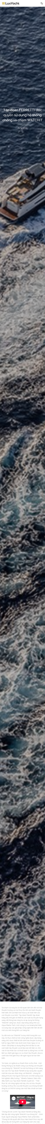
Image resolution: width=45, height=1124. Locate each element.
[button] (42, 3)
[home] (10, 3)
